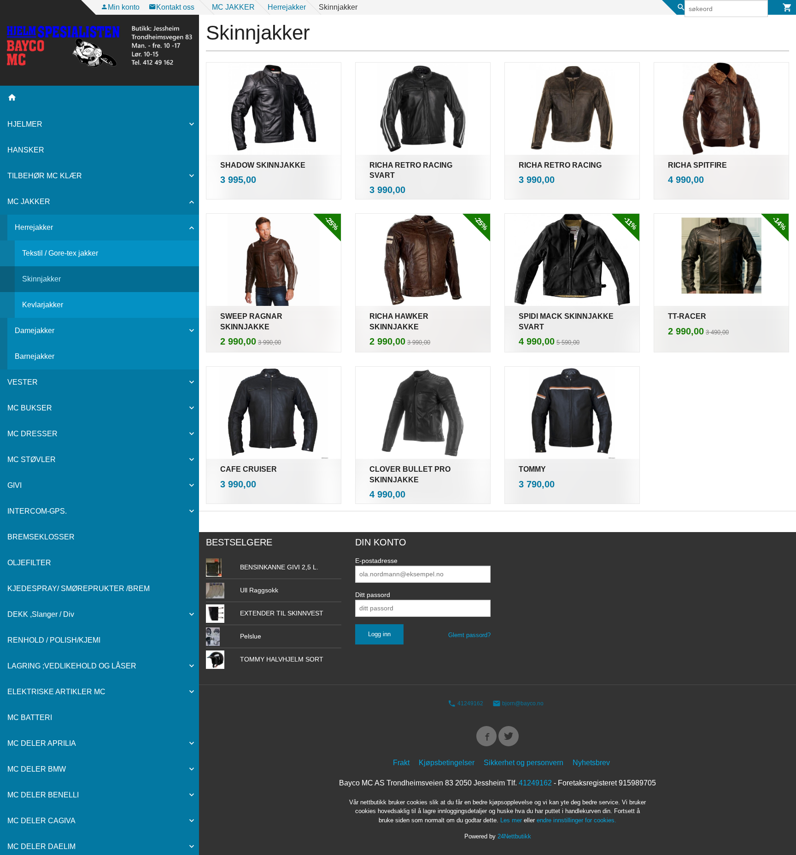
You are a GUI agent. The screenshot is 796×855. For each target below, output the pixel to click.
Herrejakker (34, 227)
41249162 (469, 703)
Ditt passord (372, 594)
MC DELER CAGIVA (41, 821)
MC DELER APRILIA (41, 743)
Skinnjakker (41, 279)
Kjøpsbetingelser (446, 763)
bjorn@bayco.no (522, 703)
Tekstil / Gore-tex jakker (60, 253)
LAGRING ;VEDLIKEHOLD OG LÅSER (71, 666)
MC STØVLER (31, 459)
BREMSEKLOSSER (41, 537)
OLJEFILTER (29, 563)
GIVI (14, 485)
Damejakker (34, 330)
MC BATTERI (29, 717)
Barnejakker (34, 356)
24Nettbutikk (514, 836)
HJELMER (24, 124)
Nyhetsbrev (591, 763)
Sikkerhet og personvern (523, 763)
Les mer (512, 820)
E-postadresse (376, 560)
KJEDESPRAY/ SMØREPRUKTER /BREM (78, 588)
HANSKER (25, 150)
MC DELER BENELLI (43, 795)
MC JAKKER (28, 201)
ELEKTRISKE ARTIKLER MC (56, 692)
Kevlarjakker (42, 305)
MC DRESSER (32, 434)
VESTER (22, 382)
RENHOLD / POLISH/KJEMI (53, 640)
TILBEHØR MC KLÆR (44, 176)
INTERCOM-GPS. (37, 511)
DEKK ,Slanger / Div (40, 614)
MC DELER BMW (36, 769)
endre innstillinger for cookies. (576, 820)
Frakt (401, 763)
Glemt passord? (469, 635)
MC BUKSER (29, 408)
